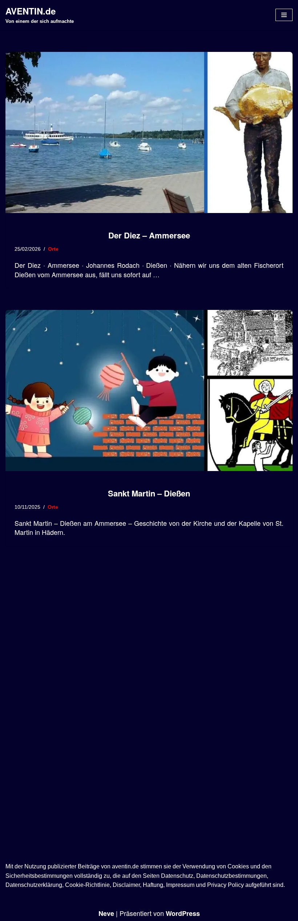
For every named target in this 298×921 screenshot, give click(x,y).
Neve (106, 913)
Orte (53, 249)
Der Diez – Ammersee (149, 235)
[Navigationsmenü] (284, 15)
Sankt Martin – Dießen (149, 493)
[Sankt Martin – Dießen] (149, 390)
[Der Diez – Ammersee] (149, 132)
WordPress (183, 913)
